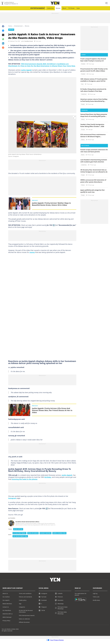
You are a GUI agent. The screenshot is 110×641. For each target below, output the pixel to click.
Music (64, 8)
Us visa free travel (19, 533)
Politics (83, 119)
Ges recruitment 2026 (20, 536)
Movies (58, 8)
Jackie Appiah (26, 70)
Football (83, 64)
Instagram (12, 498)
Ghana (82, 139)
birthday (48, 477)
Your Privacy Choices (57, 640)
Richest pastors (45, 533)
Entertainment (37, 8)
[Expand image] (74, 117)
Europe (83, 129)
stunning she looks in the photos (24, 479)
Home (10, 26)
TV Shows (71, 8)
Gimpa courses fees (59, 533)
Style (78, 8)
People (83, 104)
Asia (82, 84)
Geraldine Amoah (28, 41)
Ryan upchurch (33, 533)
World (82, 154)
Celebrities (50, 8)
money (32, 252)
